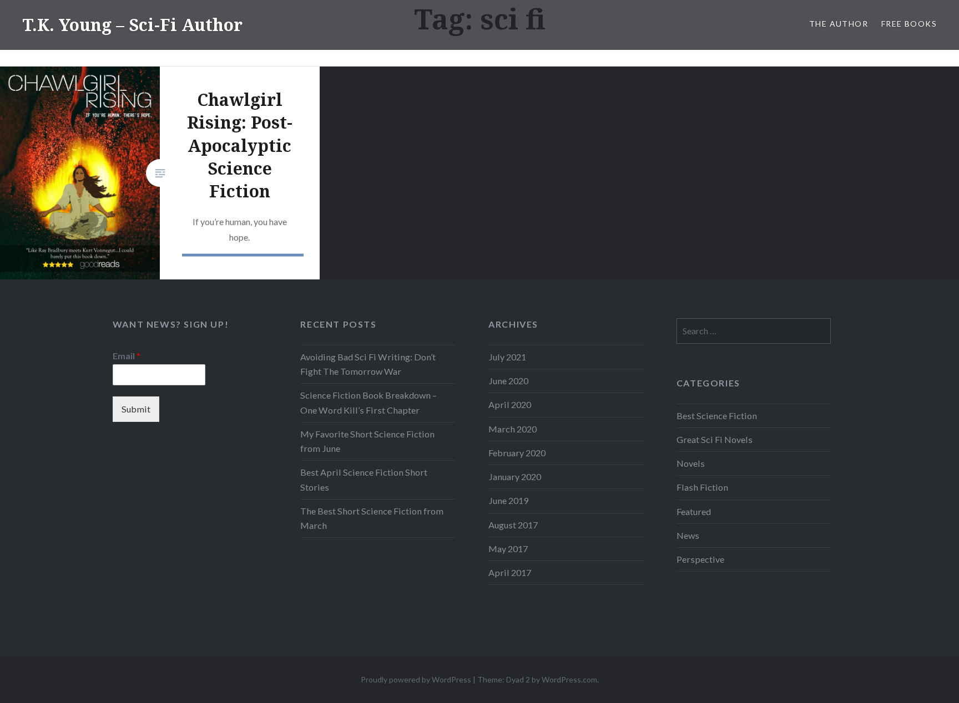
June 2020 (508, 380)
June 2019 (508, 500)
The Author (838, 23)
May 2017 (508, 548)
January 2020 (514, 476)
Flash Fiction (702, 487)
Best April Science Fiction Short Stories (363, 479)
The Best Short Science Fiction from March (371, 518)
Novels (691, 463)
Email (126, 355)
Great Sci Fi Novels (715, 439)
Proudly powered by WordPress (416, 679)
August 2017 (513, 524)
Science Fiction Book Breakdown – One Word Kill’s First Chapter (368, 402)
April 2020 (509, 404)
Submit (136, 409)
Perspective (700, 559)
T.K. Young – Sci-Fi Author (132, 24)
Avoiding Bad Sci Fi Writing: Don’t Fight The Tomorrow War (368, 364)
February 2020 (517, 452)
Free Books (909, 23)
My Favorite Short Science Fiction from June (367, 441)
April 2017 (509, 572)
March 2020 (512, 429)
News (688, 535)
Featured (694, 511)
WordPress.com (569, 679)
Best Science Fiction (717, 415)
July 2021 (507, 357)
